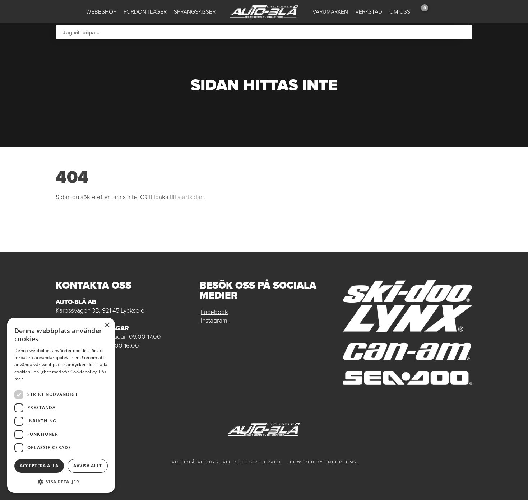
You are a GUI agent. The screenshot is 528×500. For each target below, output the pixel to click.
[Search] (465, 32)
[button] (61, 481)
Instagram (214, 320)
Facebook (214, 312)
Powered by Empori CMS (323, 462)
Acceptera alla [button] (39, 466)
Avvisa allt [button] (87, 466)
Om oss (399, 12)
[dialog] (61, 405)
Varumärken (330, 12)
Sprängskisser (195, 12)
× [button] (107, 325)
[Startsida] (264, 11)
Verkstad (368, 12)
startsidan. (191, 197)
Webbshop (101, 12)
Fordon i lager (145, 12)
